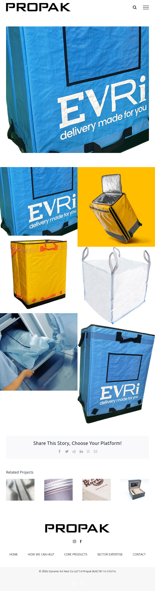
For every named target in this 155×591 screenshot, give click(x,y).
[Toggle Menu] (146, 7)
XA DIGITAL (109, 571)
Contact (139, 554)
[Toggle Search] (135, 7)
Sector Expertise (110, 554)
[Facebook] (80, 541)
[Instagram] (74, 541)
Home (13, 554)
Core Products (75, 554)
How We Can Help (41, 554)
